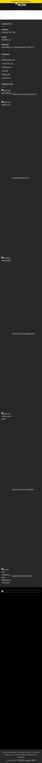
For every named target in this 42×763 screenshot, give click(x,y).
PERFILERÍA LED (8, 60)
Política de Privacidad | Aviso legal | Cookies (16, 752)
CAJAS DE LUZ (7, 64)
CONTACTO (6, 78)
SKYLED (5, 71)
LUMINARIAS (7, 67)
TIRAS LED (6, 74)
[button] (3, 6)
